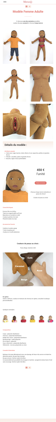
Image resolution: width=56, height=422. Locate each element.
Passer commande (40, 183)
